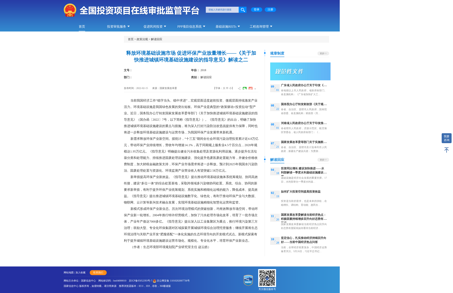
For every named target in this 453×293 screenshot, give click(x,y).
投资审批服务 (116, 26)
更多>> (323, 53)
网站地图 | (70, 272)
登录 (256, 9)
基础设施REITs (226, 26)
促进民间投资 (153, 26)
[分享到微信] (245, 88)
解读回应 (156, 39)
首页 (82, 26)
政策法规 (142, 39)
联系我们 (98, 272)
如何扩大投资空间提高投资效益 (301, 191)
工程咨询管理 (259, 26)
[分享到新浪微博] (251, 88)
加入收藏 (80, 272)
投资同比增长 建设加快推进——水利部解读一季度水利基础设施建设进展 (303, 172)
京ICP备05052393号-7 (140, 280)
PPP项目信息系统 (189, 26)
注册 (270, 9)
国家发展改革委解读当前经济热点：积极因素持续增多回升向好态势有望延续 (303, 218)
